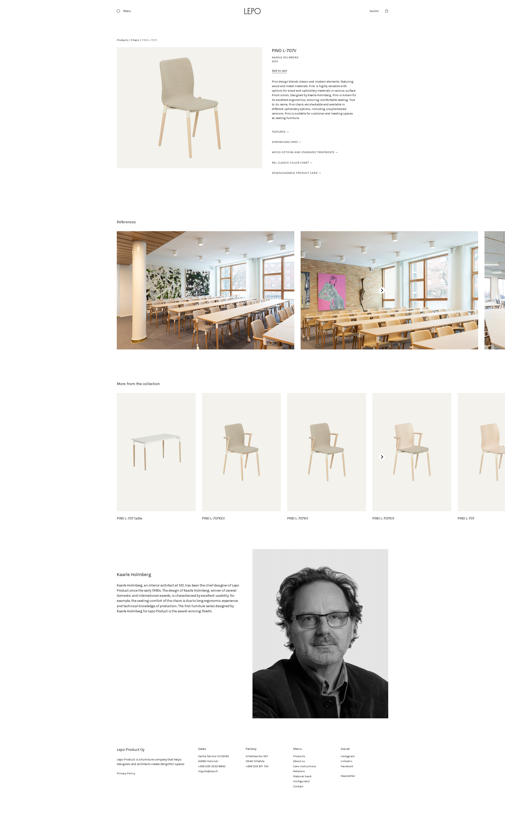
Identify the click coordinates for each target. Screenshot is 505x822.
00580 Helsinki (208, 761)
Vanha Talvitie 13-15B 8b (213, 756)
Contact (298, 786)
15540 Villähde (255, 761)
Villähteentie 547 (257, 756)
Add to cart (279, 71)
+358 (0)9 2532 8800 (211, 766)
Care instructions (304, 766)
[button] (125, 11)
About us (299, 761)
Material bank (302, 776)
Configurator (301, 781)
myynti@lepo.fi (208, 771)
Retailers (299, 771)
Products (299, 756)
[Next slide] (382, 290)
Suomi (374, 11)
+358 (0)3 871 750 (257, 766)
